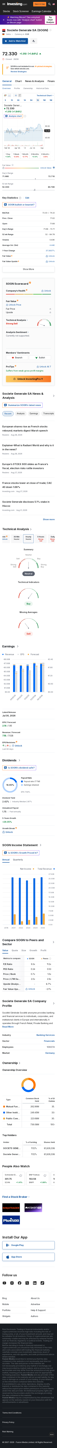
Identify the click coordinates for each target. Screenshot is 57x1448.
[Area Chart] (9, 95)
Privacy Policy (8, 1422)
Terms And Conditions (11, 1413)
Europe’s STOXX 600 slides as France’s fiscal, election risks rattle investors (25, 466)
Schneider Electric (12, 1175)
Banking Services (46, 1035)
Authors (34, 1316)
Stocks (6, 11)
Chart (18, 81)
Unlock (31, 989)
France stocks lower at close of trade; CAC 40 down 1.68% (27, 485)
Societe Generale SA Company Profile (24, 1003)
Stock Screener (21, 11)
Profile (17, 88)
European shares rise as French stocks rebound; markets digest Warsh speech (25, 428)
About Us (35, 1298)
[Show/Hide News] (19, 95)
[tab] (16, 538)
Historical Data (42, 88)
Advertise (35, 1304)
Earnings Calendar (41, 11)
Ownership (28, 88)
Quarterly (18, 859)
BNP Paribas (34, 1175)
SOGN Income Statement (20, 845)
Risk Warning (7, 1431)
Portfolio (6, 1310)
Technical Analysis (15, 529)
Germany (50, 1053)
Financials (49, 1041)
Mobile (5, 1304)
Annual (6, 859)
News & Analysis (34, 81)
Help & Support (38, 1310)
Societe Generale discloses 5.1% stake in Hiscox (26, 503)
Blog (4, 1298)
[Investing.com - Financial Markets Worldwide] (17, 4)
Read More (8, 1026)
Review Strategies (19, 71)
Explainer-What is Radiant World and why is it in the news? (28, 447)
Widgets (6, 1316)
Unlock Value (45, 168)
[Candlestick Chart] (5, 95)
